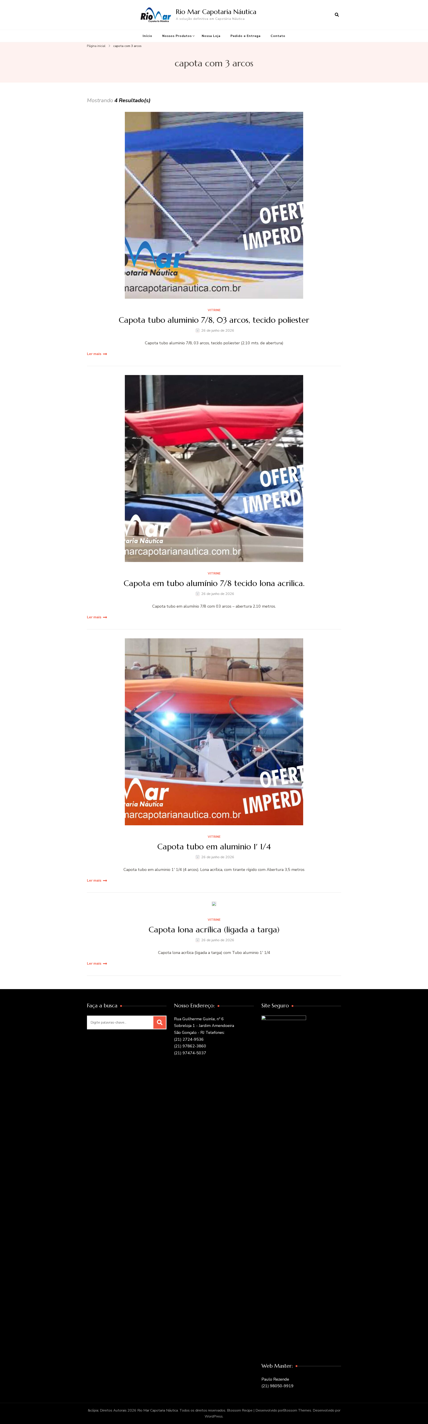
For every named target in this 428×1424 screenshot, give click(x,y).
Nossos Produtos (177, 36)
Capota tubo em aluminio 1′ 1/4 (214, 846)
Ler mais (94, 353)
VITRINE (214, 310)
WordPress (214, 1416)
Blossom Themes (297, 1410)
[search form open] (337, 15)
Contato (278, 36)
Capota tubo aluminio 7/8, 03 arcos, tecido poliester (214, 320)
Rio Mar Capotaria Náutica (216, 12)
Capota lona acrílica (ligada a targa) (214, 929)
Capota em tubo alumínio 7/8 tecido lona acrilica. (214, 583)
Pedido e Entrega (245, 36)
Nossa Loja (211, 36)
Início (147, 36)
